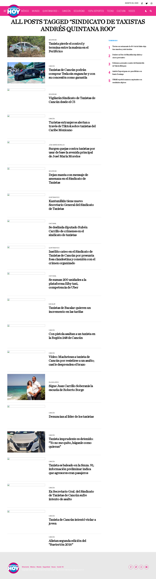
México (32, 567)
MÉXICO (25, 11)
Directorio (25, 567)
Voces (53, 567)
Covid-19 (60, 567)
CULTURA (121, 11)
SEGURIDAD (79, 11)
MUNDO (35, 11)
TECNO (110, 11)
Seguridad (46, 567)
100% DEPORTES (96, 11)
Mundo (39, 567)
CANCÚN (66, 11)
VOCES (131, 11)
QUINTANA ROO (50, 11)
